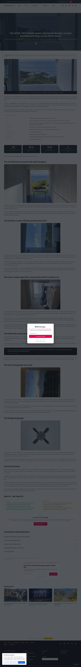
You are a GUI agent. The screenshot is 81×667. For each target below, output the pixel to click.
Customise (7, 662)
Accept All (21, 662)
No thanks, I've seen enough (40, 341)
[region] (14, 659)
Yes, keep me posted (40, 336)
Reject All (14, 662)
